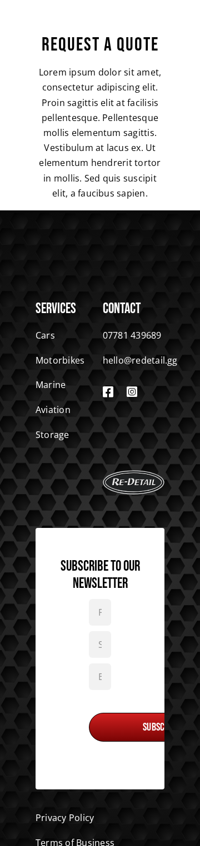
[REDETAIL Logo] (133, 475)
